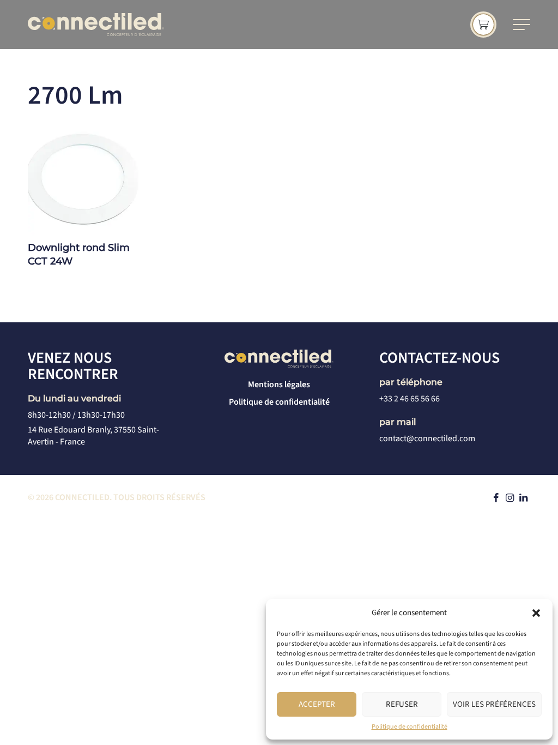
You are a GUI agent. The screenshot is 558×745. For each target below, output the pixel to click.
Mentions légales (279, 384)
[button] (536, 613)
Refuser (402, 704)
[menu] (521, 24)
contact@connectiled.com (427, 438)
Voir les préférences (494, 704)
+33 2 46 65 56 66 (409, 399)
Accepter (317, 704)
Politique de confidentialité (409, 726)
